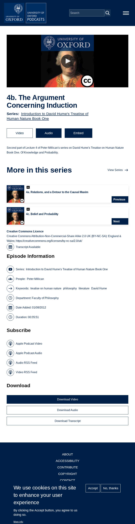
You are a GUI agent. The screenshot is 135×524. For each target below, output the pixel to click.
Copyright (67, 474)
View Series (115, 170)
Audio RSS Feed (26, 362)
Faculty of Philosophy (45, 298)
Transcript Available (28, 247)
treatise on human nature (45, 288)
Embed (78, 133)
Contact (67, 480)
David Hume (99, 288)
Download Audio (67, 410)
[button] (67, 61)
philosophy (70, 288)
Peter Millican (35, 278)
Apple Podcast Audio (29, 353)
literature (84, 288)
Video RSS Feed (26, 372)
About (67, 454)
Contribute (67, 467)
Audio (49, 133)
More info (18, 521)
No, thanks (110, 488)
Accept (93, 488)
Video (20, 133)
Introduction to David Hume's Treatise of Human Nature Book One (67, 269)
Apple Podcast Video (29, 343)
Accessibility (67, 461)
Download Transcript (68, 420)
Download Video (67, 399)
